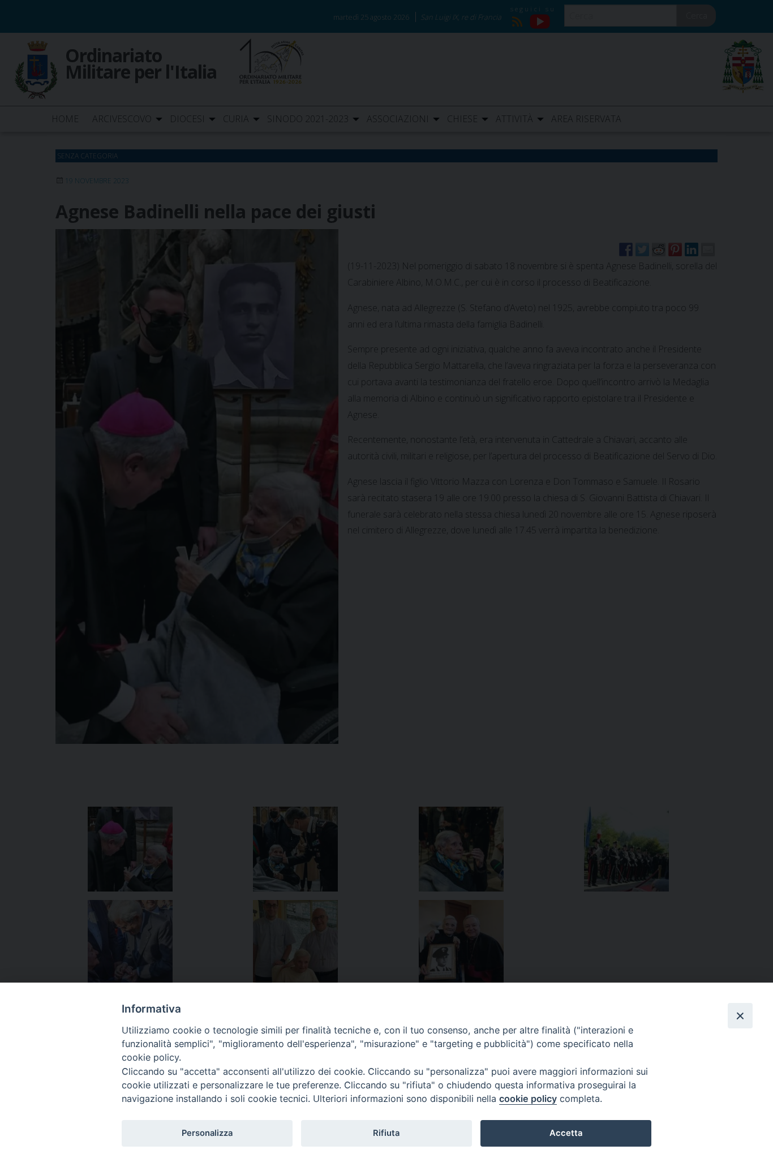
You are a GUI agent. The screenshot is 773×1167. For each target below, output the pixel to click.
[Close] (740, 1015)
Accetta (565, 1133)
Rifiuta (386, 1133)
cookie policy (528, 1098)
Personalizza (207, 1133)
